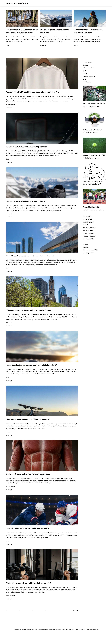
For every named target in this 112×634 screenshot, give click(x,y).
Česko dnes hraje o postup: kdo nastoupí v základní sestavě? (31, 365)
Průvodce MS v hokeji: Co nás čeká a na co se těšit (27, 528)
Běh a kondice (9, 322)
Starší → (75, 610)
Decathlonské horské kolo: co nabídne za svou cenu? (28, 419)
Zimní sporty (43, 45)
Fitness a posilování (10, 486)
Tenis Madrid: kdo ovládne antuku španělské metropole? (30, 256)
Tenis (7, 45)
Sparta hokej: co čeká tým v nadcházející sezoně (26, 147)
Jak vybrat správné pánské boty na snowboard (25, 201)
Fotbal (7, 377)
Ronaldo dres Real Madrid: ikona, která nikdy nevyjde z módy (32, 92)
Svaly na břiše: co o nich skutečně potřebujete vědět (28, 474)
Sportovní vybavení (10, 104)
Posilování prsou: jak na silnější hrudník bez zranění (28, 583)
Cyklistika (8, 432)
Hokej (7, 159)
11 (60, 610)
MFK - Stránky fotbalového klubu (17, 3)
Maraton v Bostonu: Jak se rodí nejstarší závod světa (28, 310)
